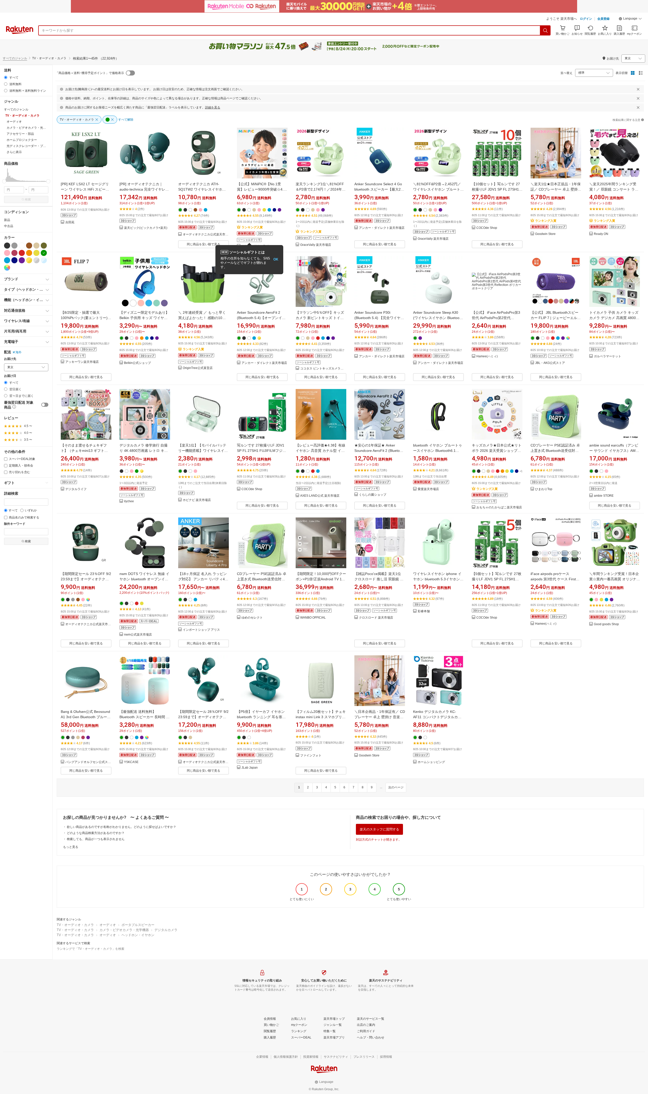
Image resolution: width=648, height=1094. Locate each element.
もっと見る (70, 847)
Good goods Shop (606, 624)
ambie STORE (604, 495)
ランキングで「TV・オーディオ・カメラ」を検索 (90, 949)
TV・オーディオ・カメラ (75, 925)
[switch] (44, 405)
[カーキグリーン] (44, 246)
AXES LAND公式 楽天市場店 (319, 495)
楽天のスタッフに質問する (379, 829)
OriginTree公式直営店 (198, 368)
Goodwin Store (545, 234)
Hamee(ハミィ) (487, 356)
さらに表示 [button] (14, 152)
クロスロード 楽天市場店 (376, 617)
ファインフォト (310, 755)
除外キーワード (14, 524)
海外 (18, 352)
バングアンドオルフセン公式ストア (88, 762)
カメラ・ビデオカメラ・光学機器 (124, 930)
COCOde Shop (486, 228)
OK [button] (275, 259)
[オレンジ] (29, 253)
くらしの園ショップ (372, 494)
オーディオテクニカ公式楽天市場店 (206, 234)
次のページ (395, 787)
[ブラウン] (29, 246)
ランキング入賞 (252, 227)
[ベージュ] (36, 246)
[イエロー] (36, 253)
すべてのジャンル (15, 58)
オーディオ (107, 925)
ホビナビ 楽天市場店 (197, 500)
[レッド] (22, 253)
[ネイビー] (14, 260)
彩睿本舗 (424, 611)
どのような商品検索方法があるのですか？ (96, 833)
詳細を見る (212, 107)
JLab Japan (249, 767)
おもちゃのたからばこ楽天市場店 (499, 507)
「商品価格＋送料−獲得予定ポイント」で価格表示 (89, 73)
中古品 (8, 226)
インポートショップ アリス (201, 630)
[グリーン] (44, 253)
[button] (630, 19)
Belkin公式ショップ (137, 363)
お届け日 (10, 376)
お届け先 (10, 359)
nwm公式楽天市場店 (138, 634)
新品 (7, 220)
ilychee (129, 501)
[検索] (545, 30)
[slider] (4, 181)
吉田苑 (69, 222)
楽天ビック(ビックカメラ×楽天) (145, 228)
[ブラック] (7, 246)
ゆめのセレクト (252, 617)
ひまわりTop (543, 489)
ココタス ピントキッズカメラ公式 (323, 368)
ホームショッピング (431, 762)
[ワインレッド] (14, 253)
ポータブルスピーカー (138, 925)
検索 (28, 199)
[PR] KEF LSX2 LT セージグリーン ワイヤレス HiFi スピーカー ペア (85, 189)
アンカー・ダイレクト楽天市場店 (381, 228)
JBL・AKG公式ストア (550, 363)
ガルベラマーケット (607, 356)
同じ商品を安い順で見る (203, 244)
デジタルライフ (76, 489)
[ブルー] (7, 260)
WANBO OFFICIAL (313, 617)
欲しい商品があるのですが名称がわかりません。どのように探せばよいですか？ (121, 827)
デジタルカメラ (165, 930)
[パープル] (22, 260)
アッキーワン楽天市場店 (82, 362)
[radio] (5, 77)
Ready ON (601, 234)
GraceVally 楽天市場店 (315, 245)
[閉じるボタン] (638, 89)
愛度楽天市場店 (428, 489)
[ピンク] (7, 253)
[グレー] (14, 246)
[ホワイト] (22, 246)
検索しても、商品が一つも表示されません (96, 839)
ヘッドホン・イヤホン (138, 935)
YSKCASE (131, 762)
